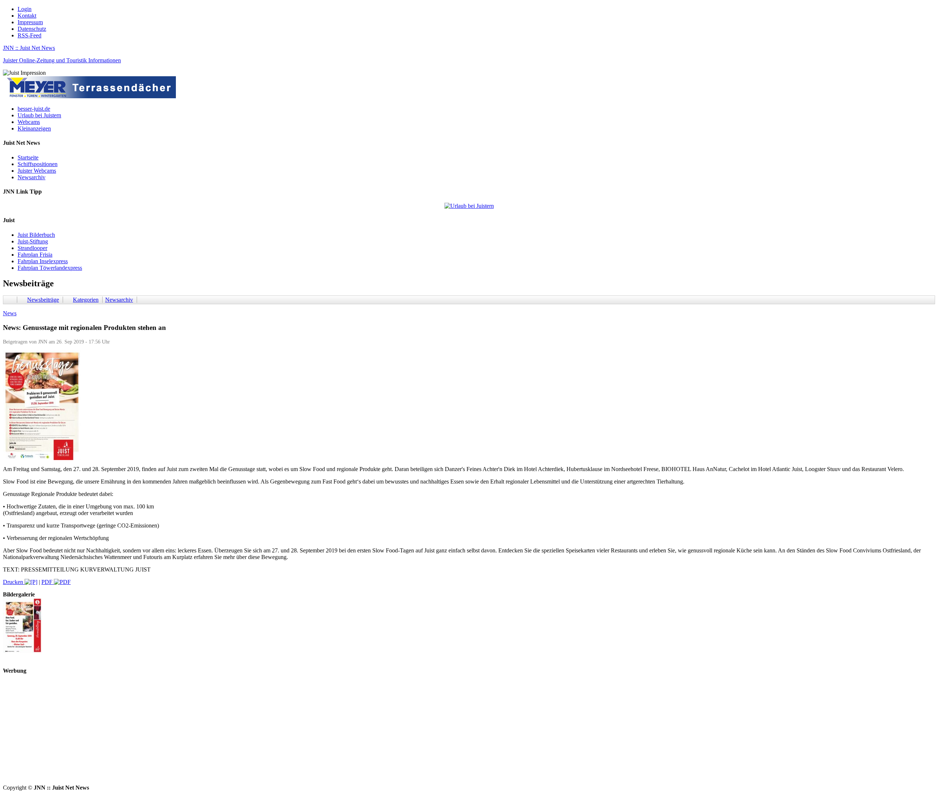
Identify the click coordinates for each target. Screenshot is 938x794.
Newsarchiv (31, 177)
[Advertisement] (223, 733)
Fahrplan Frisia (35, 254)
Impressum (30, 22)
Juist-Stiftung (33, 241)
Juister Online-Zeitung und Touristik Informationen (62, 60)
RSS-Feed (29, 35)
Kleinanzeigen (34, 128)
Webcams (29, 122)
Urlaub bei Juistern (39, 115)
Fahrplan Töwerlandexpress (50, 268)
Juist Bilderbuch (36, 235)
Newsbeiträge (43, 300)
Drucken (14, 582)
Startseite (28, 157)
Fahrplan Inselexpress (43, 261)
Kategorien (86, 300)
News (9, 313)
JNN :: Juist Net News (29, 48)
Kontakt (27, 15)
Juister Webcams (37, 171)
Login (25, 9)
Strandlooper (32, 248)
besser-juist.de (34, 109)
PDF (47, 582)
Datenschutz (32, 29)
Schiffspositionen (38, 164)
